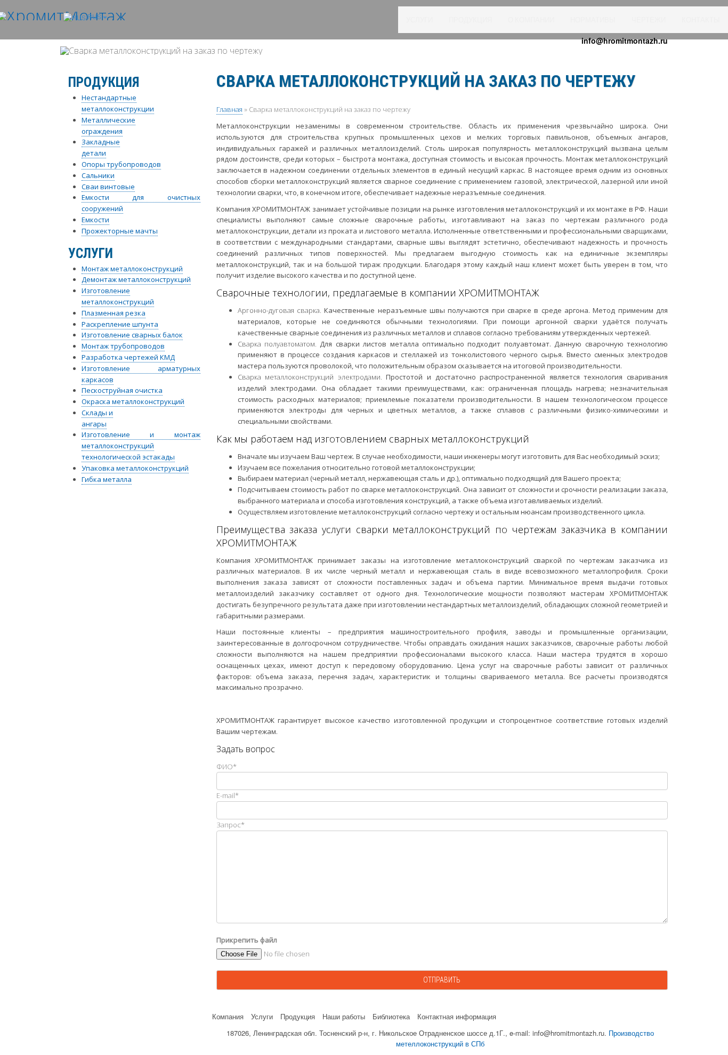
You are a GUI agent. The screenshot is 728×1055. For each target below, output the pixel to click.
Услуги (419, 20)
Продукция (470, 20)
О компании (531, 20)
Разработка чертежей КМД (128, 357)
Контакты (701, 20)
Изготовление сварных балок (132, 335)
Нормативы (593, 20)
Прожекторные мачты (120, 231)
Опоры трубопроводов (121, 164)
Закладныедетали (101, 147)
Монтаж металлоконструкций (132, 268)
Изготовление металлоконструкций (118, 296)
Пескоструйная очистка (122, 390)
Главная (229, 109)
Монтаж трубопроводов (123, 346)
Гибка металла (107, 479)
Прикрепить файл (246, 940)
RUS (94, 16)
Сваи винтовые (108, 186)
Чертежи (649, 20)
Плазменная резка (113, 313)
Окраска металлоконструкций (133, 401)
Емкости (95, 219)
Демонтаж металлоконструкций (136, 279)
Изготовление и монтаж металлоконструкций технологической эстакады (141, 446)
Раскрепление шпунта (120, 324)
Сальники (98, 175)
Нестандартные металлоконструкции (118, 103)
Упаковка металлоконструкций (135, 468)
